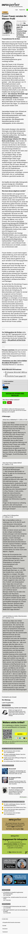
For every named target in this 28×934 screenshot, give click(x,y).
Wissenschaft (12, 769)
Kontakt (4, 925)
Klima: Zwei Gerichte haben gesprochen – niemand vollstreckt (15, 810)
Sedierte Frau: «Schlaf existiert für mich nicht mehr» (15, 897)
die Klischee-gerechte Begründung (14, 238)
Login (16, 9)
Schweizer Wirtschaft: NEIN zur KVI (16, 373)
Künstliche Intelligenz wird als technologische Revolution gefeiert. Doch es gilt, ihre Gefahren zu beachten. (17, 792)
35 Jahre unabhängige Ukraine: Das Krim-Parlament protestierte (15, 755)
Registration (22, 9)
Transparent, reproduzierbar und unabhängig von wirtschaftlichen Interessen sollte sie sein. (17, 772)
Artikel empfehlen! (8, 381)
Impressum (5, 932)
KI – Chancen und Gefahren (16, 788)
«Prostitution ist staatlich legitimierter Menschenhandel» (13, 893)
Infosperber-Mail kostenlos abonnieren (11, 922)
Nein (9, 402)
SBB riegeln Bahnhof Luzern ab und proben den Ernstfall (15, 910)
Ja (4, 402)
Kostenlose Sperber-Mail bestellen (15, 394)
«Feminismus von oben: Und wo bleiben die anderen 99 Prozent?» (14, 362)
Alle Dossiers (23, 797)
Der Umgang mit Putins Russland (15, 778)
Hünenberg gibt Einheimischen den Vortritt (14, 906)
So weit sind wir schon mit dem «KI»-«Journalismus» (12, 751)
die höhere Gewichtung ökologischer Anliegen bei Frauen (14, 223)
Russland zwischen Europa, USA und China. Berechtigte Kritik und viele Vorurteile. (17, 782)
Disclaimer (4, 928)
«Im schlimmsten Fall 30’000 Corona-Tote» (15, 761)
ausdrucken (7, 383)
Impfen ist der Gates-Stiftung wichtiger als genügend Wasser (15, 758)
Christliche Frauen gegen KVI (16, 376)
